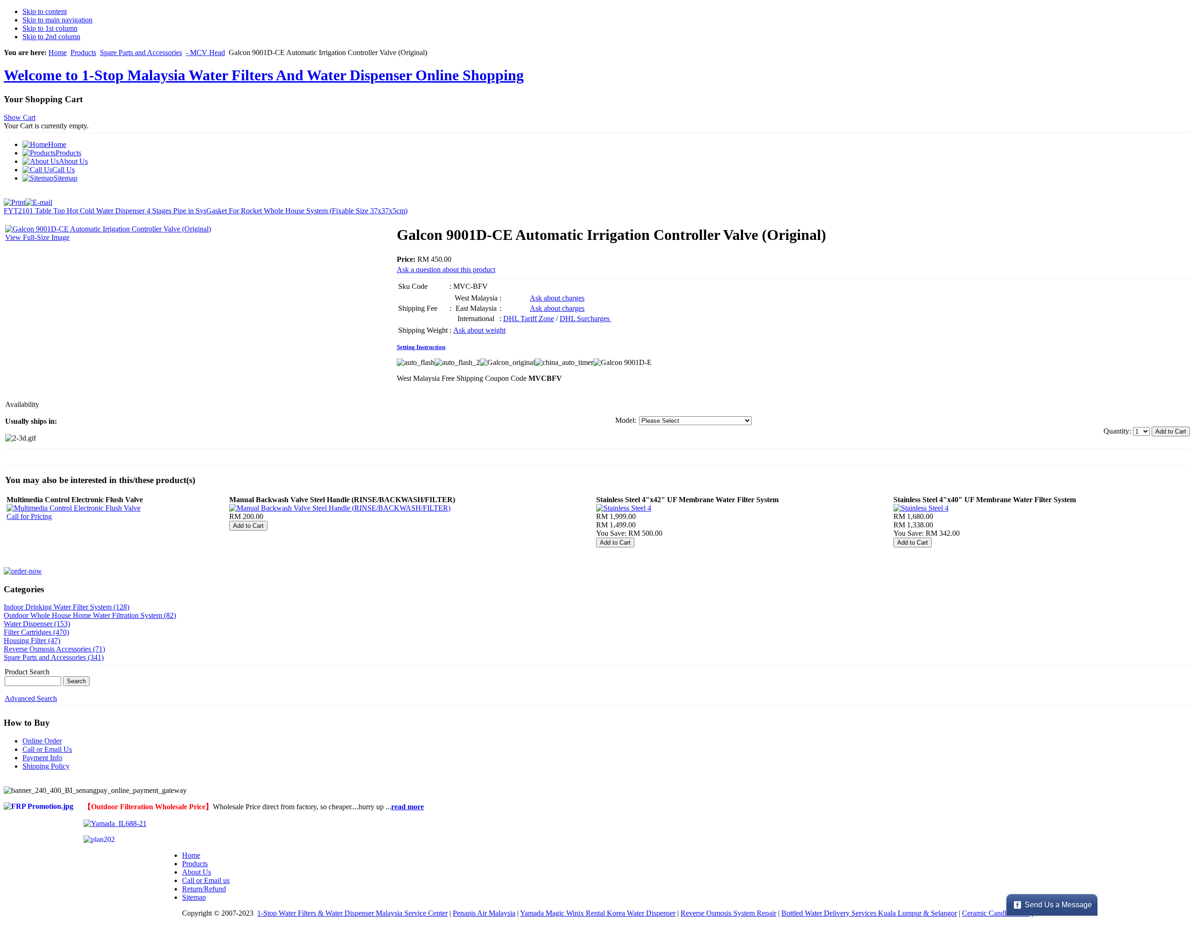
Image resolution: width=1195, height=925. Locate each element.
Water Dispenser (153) (37, 624)
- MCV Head (205, 52)
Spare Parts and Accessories (141, 52)
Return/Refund (204, 889)
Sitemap (194, 897)
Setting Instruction (421, 346)
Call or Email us (206, 880)
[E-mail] (38, 200)
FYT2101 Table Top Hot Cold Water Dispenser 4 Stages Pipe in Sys (105, 211)
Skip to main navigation (57, 20)
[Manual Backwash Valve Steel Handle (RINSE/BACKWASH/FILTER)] (339, 508)
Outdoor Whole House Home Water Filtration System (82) (90, 615)
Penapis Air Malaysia (484, 913)
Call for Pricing (29, 516)
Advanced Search (31, 698)
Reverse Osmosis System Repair (728, 913)
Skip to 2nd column (51, 37)
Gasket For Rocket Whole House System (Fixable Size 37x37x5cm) (307, 211)
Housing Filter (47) (32, 641)
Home (58, 52)
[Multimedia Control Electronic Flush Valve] (74, 508)
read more (407, 807)
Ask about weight (479, 330)
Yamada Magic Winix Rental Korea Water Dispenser (597, 913)
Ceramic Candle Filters (996, 913)
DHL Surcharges (586, 318)
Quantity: (1118, 431)
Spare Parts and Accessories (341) (54, 657)
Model (624, 420)
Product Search (27, 672)
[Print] (14, 200)
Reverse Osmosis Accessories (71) (54, 649)
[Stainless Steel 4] (623, 508)
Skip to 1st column (49, 28)
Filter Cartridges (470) (36, 632)
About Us (196, 872)
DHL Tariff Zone (528, 318)
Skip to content (44, 11)
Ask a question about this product (446, 269)
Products (83, 52)
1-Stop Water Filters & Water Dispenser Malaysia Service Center (352, 913)
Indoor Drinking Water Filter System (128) (66, 607)
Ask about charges (557, 298)
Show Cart (19, 117)
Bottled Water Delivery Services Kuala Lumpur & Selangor (869, 913)
